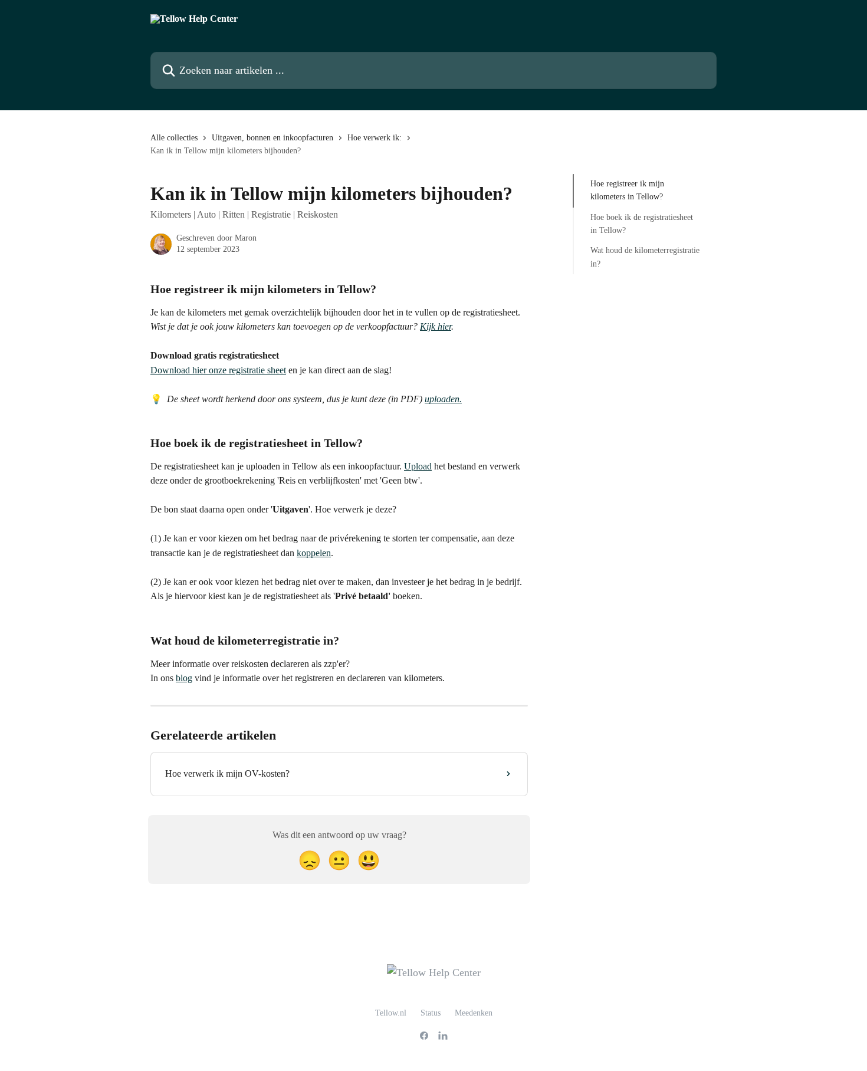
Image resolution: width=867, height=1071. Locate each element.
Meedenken (473, 1012)
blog (184, 678)
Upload (418, 466)
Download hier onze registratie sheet (218, 370)
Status (431, 1012)
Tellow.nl (390, 1012)
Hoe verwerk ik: (374, 137)
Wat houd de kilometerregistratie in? (644, 257)
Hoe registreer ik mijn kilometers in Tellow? (627, 190)
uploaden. (443, 399)
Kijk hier (435, 326)
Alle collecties (174, 137)
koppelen (314, 553)
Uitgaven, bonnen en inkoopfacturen (272, 137)
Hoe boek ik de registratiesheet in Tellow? (641, 224)
